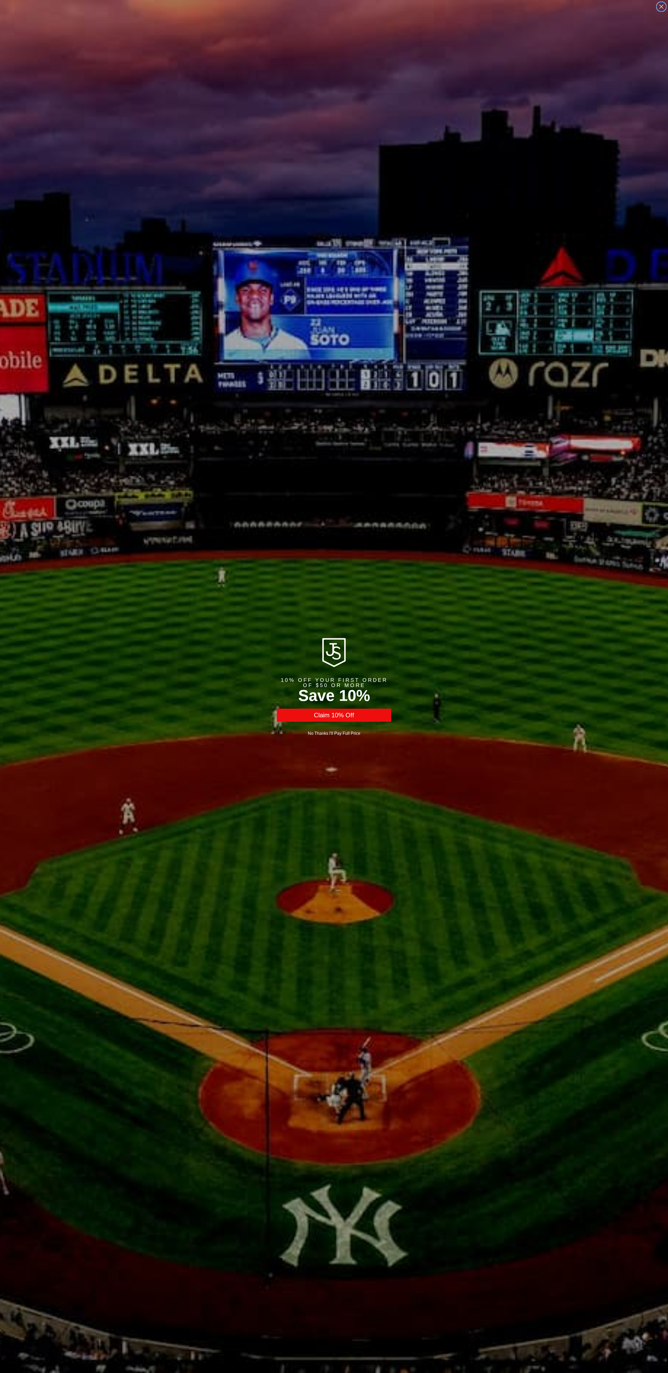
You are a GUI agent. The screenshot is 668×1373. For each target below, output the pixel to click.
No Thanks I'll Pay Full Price (334, 733)
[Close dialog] (661, 6)
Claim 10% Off (334, 715)
